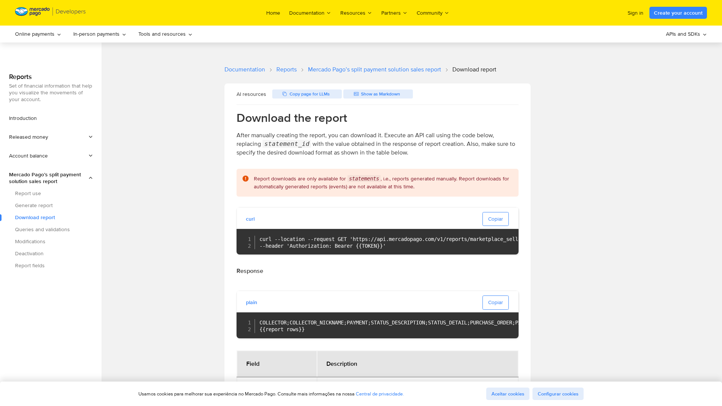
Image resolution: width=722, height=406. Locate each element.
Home (273, 13)
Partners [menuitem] (391, 12)
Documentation (244, 69)
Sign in (635, 13)
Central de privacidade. (380, 393)
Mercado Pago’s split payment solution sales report (374, 69)
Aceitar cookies (507, 393)
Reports (286, 69)
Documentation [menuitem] (307, 12)
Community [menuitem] (430, 12)
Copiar (495, 219)
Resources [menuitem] (353, 12)
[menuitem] (38, 34)
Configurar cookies (558, 393)
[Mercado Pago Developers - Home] (50, 13)
